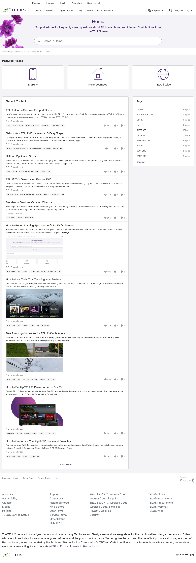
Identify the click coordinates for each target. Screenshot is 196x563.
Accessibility (9, 498)
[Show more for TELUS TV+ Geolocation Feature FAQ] (62, 194)
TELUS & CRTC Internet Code (108, 494)
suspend (141, 151)
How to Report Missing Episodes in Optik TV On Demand (40, 225)
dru (7, 213)
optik (139, 120)
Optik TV (141, 135)
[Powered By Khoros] (187, 479)
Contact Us (57, 498)
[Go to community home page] (14, 10)
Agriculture (77, 3)
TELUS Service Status (15, 514)
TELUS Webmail (158, 506)
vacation (141, 156)
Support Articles (36, 52)
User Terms (57, 510)
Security (95, 514)
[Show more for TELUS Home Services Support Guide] (63, 125)
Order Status (57, 519)
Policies (6, 510)
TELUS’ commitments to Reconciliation (76, 546)
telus (140, 109)
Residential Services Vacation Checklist (29, 202)
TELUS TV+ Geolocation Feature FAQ (28, 179)
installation (143, 140)
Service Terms (58, 514)
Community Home (10, 478)
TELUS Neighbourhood (11, 52)
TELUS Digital (156, 494)
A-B (7, 121)
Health (63, 3)
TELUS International (160, 498)
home (140, 145)
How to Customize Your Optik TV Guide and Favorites (38, 441)
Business (50, 3)
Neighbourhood (59, 502)
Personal (36, 3)
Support (55, 494)
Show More (67, 464)
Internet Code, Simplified (105, 498)
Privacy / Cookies (100, 510)
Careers (7, 502)
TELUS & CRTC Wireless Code (108, 502)
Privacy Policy (44, 478)
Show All (140, 162)
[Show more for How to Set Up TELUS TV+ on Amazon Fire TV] (54, 433)
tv (138, 125)
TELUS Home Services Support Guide (29, 110)
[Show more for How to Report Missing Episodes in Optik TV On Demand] (60, 271)
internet (141, 130)
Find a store (57, 506)
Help (57, 478)
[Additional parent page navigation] (25, 52)
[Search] (170, 10)
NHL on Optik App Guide (21, 156)
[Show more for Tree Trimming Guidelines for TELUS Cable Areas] (54, 379)
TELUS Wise (155, 510)
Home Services (145, 114)
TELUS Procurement (160, 502)
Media (6, 506)
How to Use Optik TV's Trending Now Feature (33, 279)
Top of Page (28, 478)
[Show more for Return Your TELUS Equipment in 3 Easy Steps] (61, 148)
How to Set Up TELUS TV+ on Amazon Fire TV (34, 387)
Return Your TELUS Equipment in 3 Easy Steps (34, 133)
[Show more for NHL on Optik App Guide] (49, 171)
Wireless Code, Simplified (105, 506)
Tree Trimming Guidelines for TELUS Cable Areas (35, 333)
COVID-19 (56, 523)
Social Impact (93, 3)
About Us (8, 494)
